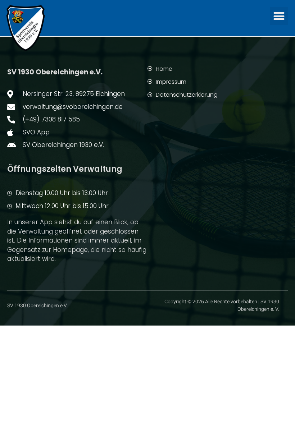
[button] (279, 16)
